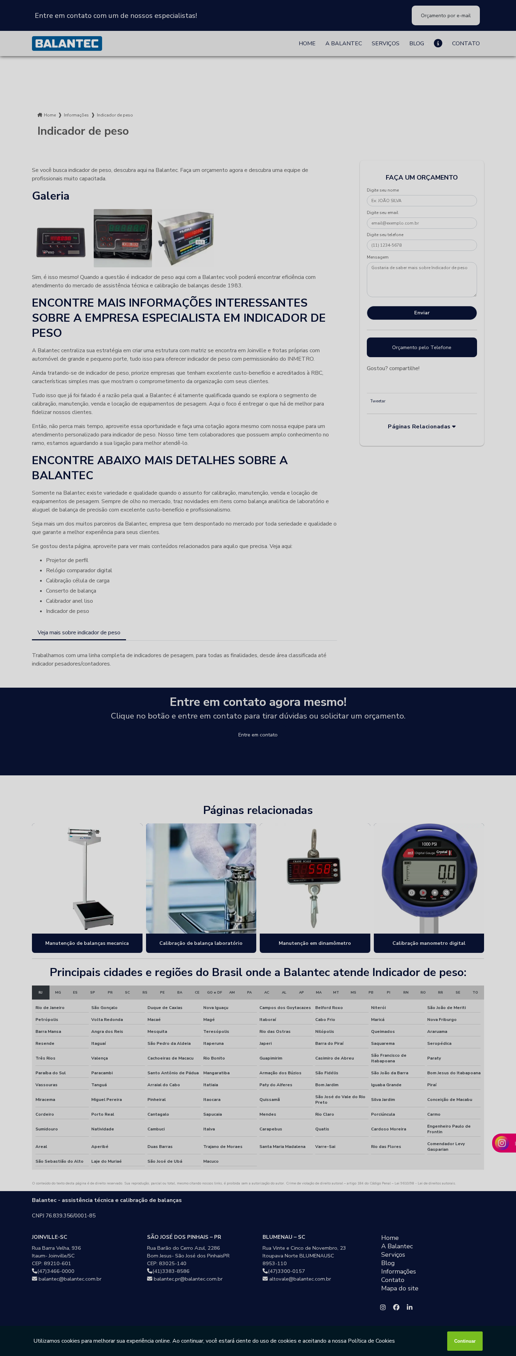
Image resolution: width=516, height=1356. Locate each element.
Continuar (465, 1341)
